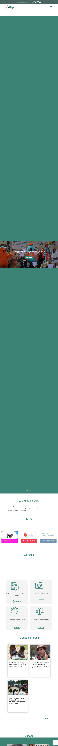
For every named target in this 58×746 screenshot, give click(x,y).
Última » (47, 718)
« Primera (23, 716)
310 (33, 716)
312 (43, 716)
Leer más (29, 257)
